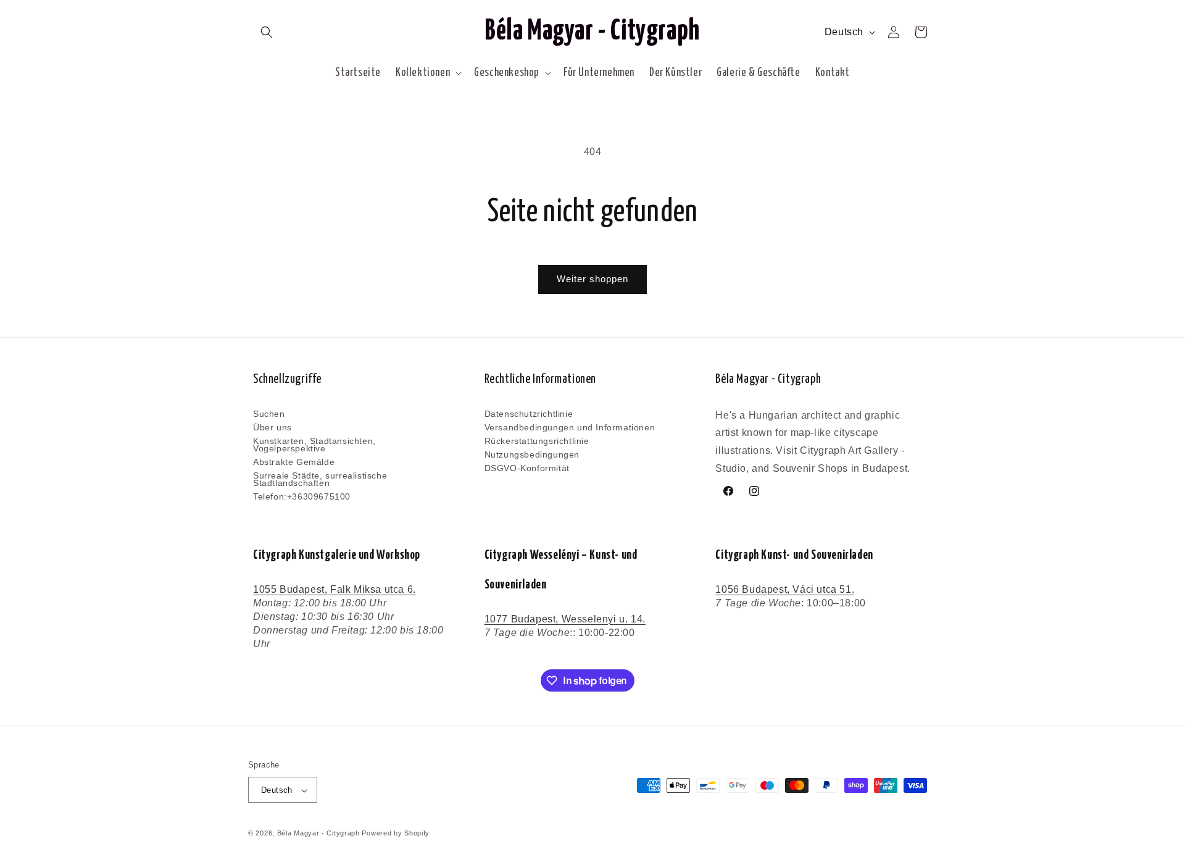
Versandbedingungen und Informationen (569, 427)
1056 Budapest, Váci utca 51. (784, 589)
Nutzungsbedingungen (532, 454)
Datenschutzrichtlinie (528, 414)
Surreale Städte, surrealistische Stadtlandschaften (320, 479)
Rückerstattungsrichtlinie (536, 441)
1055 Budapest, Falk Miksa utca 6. (334, 589)
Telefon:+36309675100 (302, 496)
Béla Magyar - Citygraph (318, 833)
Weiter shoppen (592, 279)
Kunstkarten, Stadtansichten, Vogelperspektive (314, 444)
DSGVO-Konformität (527, 468)
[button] (266, 32)
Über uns (272, 427)
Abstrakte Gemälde (294, 462)
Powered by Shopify (396, 833)
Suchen (269, 414)
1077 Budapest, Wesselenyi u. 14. (565, 619)
